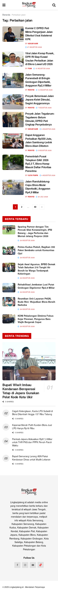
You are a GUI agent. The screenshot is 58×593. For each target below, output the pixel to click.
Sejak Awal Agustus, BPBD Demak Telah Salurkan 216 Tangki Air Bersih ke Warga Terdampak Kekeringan (36, 269)
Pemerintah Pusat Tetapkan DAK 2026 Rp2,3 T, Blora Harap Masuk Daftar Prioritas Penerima (38, 163)
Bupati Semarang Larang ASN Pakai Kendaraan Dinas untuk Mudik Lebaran (31, 458)
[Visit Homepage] (29, 5)
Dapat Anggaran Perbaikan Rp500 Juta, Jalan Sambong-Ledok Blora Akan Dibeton (38, 140)
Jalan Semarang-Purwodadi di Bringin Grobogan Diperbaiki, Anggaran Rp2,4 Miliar (38, 80)
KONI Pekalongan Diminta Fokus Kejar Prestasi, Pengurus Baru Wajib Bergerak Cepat (35, 319)
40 (35, 206)
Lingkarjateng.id (16, 587)
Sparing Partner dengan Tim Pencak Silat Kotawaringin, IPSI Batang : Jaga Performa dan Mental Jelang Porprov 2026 (35, 231)
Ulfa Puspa (33, 175)
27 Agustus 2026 (34, 47)
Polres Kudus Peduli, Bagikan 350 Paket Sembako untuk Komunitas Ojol (36, 250)
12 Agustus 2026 (45, 90)
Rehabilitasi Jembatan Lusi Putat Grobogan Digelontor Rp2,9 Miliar (36, 286)
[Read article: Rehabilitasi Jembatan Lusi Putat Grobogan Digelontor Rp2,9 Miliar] (8, 287)
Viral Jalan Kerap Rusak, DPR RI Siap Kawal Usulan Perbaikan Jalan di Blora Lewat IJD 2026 (39, 58)
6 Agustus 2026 (48, 129)
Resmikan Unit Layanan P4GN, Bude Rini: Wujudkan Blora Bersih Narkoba (36, 301)
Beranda (6, 14)
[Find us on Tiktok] (41, 565)
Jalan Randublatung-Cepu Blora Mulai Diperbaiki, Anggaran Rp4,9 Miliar (37, 187)
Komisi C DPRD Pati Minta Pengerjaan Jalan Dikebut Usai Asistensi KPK (39, 33)
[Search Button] (54, 5)
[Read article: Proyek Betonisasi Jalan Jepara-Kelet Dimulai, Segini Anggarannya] (13, 101)
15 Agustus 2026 (42, 68)
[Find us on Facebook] (17, 565)
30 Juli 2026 (42, 197)
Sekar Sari (33, 43)
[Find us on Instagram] (25, 565)
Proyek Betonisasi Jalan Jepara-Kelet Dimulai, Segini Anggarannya (39, 99)
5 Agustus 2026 (44, 150)
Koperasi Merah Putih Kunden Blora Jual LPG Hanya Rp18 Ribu (32, 426)
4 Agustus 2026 (48, 175)
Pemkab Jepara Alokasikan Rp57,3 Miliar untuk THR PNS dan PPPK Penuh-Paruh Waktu (32, 442)
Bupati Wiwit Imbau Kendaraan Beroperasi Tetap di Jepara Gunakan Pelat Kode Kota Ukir (20, 390)
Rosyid (31, 90)
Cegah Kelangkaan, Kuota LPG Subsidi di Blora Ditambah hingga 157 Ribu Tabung (32, 412)
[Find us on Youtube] (33, 565)
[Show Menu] (3, 5)
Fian (30, 68)
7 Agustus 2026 (44, 108)
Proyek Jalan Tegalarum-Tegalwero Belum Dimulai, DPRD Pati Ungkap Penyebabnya (39, 119)
